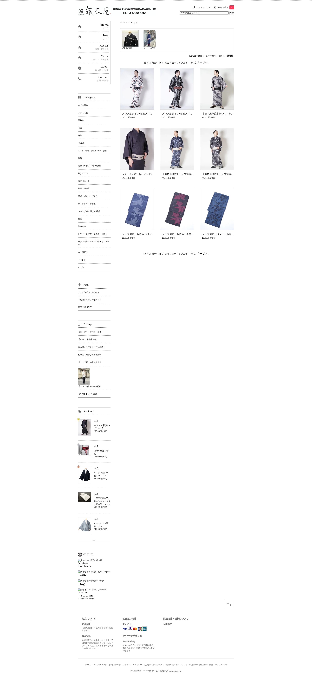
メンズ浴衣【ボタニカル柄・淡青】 (221, 234)
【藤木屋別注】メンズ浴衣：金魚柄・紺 (184, 174)
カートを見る (224, 7)
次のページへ (199, 62)
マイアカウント (203, 7)
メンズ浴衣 (133, 22)
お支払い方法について (154, 664)
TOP (122, 22)
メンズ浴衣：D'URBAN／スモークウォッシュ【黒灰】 (192, 113)
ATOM (224, 664)
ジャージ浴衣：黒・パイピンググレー (142, 174)
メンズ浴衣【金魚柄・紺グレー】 (140, 234)
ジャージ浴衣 (149, 48)
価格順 (222, 55)
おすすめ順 (211, 55)
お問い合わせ (115, 664)
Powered (145, 671)
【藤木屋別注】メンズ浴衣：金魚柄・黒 (224, 174)
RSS (217, 664)
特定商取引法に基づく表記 (201, 664)
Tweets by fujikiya (86, 598)
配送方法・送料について (176, 664)
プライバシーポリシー (132, 664)
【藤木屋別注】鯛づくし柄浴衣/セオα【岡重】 (228, 113)
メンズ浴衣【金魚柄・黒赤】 (178, 234)
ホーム (88, 664)
